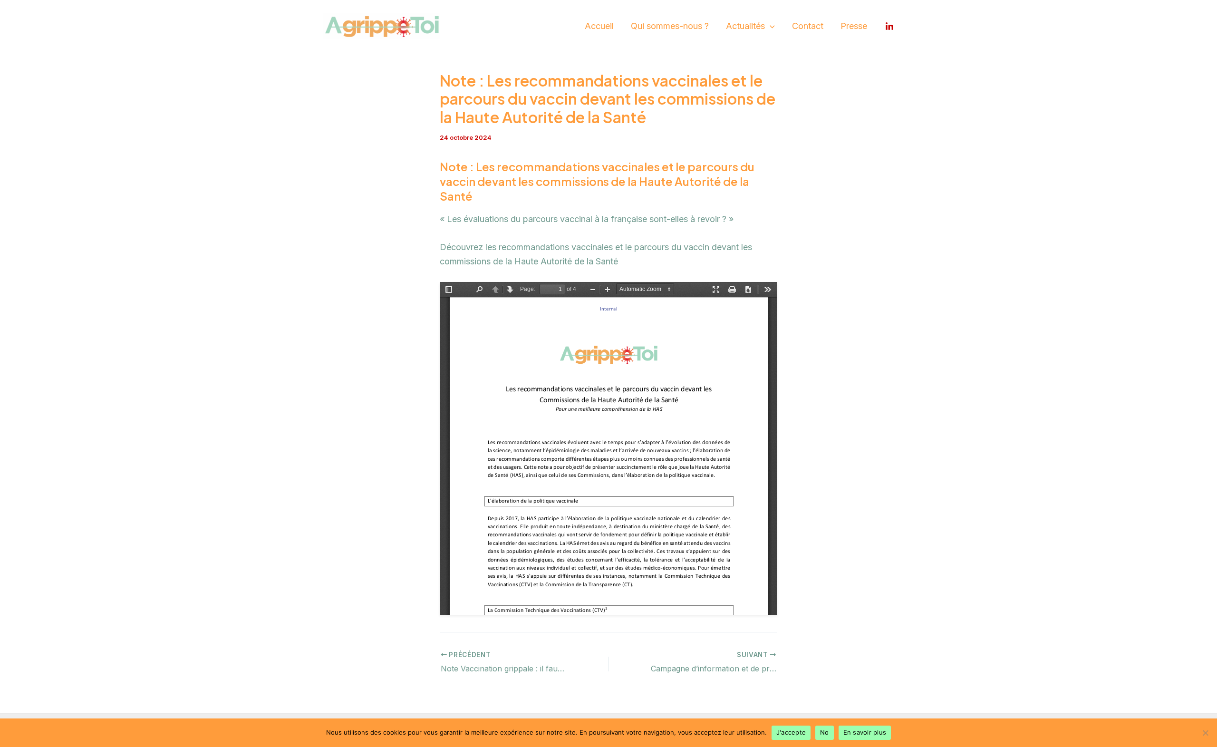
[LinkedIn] (889, 26)
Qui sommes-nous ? (670, 26)
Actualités (745, 26)
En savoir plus (865, 732)
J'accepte (791, 732)
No (824, 732)
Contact (807, 26)
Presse (853, 26)
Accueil (599, 26)
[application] (770, 26)
